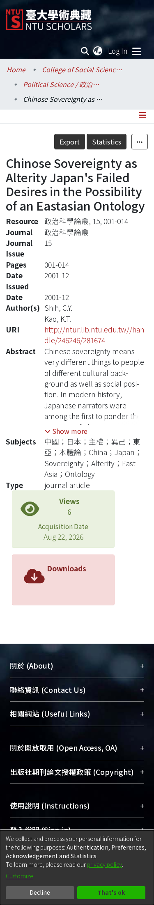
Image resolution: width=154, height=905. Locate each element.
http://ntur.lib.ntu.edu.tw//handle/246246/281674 (94, 334)
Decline (40, 892)
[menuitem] (98, 51)
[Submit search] (85, 51)
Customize (19, 876)
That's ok (111, 892)
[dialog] (77, 867)
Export (70, 142)
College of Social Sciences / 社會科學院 (83, 69)
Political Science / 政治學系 (64, 84)
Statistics (106, 142)
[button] (66, 431)
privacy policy (104, 864)
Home (16, 69)
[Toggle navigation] (136, 51)
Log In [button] (118, 51)
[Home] (49, 16)
